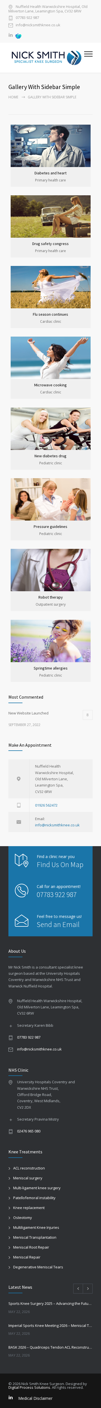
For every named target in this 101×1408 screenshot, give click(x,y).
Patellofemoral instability (34, 1197)
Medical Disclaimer (35, 1398)
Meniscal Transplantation (34, 1237)
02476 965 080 (28, 1131)
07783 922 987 (27, 18)
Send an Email (58, 924)
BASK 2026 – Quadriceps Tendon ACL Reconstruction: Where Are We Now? (50, 1347)
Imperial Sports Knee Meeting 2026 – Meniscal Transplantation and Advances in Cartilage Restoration (50, 1325)
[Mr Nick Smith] (46, 58)
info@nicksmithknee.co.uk (38, 25)
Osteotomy (22, 1217)
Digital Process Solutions (29, 1387)
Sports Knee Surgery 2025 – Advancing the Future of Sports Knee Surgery (50, 1303)
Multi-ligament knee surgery (37, 1187)
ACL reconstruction (29, 1168)
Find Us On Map (60, 864)
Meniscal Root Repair (31, 1247)
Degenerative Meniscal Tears (38, 1267)
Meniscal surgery (27, 1177)
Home (13, 97)
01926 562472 (46, 805)
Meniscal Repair (26, 1257)
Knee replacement (29, 1207)
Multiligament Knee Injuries (36, 1227)
